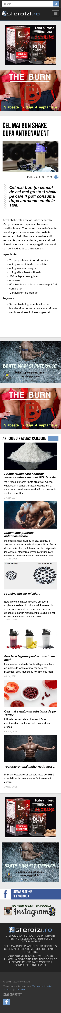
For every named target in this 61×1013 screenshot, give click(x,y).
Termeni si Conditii (42, 986)
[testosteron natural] (30, 45)
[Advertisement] (22, 321)
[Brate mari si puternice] (30, 362)
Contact (8, 989)
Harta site (19, 989)
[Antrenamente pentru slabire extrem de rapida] (30, 90)
